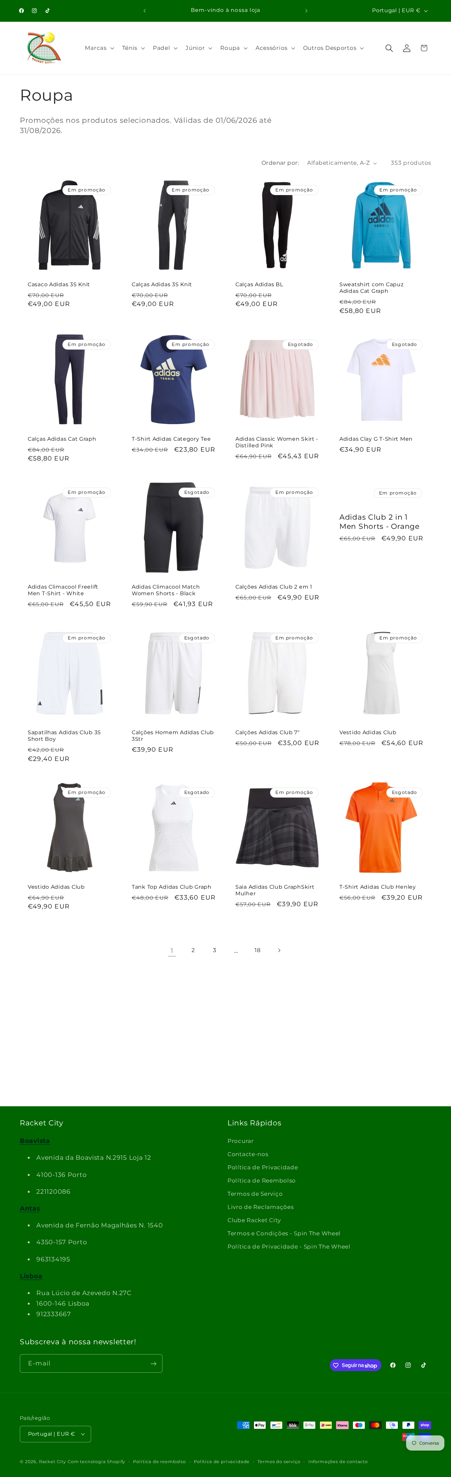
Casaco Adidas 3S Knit (59, 284)
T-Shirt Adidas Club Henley (377, 887)
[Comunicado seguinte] (306, 10)
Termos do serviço (279, 1461)
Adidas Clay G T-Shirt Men (376, 439)
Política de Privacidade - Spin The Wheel (289, 1246)
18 (257, 950)
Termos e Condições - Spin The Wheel (284, 1233)
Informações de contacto (338, 1461)
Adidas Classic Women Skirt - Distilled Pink (276, 442)
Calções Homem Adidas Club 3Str (173, 735)
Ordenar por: (280, 162)
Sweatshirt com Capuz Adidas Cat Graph (371, 287)
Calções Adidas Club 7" (267, 732)
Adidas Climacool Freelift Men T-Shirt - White (63, 590)
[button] (98, 48)
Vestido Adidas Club (368, 732)
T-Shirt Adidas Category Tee (171, 439)
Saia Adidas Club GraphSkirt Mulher (274, 890)
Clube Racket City (254, 1220)
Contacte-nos (247, 1154)
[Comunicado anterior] (144, 10)
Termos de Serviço (255, 1193)
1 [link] (172, 950)
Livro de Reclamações (260, 1207)
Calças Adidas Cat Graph (62, 439)
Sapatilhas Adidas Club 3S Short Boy (64, 735)
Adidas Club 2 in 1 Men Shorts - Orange (379, 522)
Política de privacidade (222, 1461)
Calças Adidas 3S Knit (162, 284)
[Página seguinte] (279, 950)
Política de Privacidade (262, 1167)
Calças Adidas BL (259, 284)
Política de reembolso (159, 1461)
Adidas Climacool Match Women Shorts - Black (166, 590)
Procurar (240, 1141)
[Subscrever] (153, 1364)
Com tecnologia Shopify (96, 1461)
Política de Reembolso (261, 1180)
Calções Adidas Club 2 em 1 (273, 587)
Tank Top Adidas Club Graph (172, 887)
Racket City (52, 1461)
